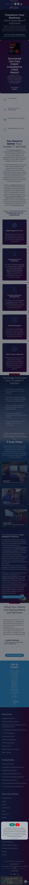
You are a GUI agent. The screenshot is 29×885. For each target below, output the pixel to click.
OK (12, 824)
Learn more (14, 838)
